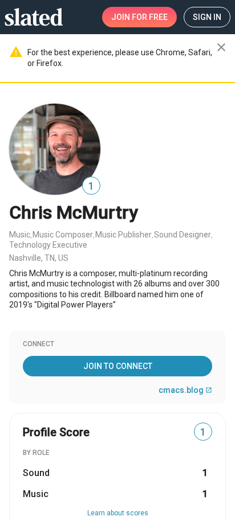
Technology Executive (48, 244)
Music (19, 234)
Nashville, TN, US (38, 257)
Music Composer (63, 234)
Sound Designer (182, 234)
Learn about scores (117, 513)
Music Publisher (123, 234)
